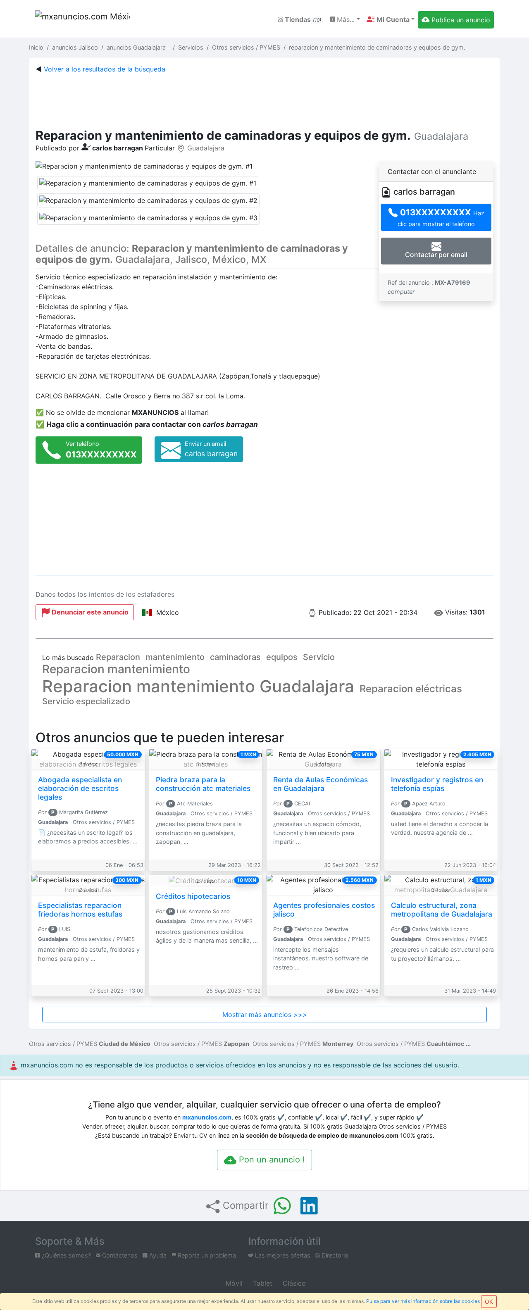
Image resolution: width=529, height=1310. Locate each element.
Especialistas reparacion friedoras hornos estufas (80, 909)
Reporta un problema (206, 1255)
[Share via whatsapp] (282, 1206)
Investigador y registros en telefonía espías (437, 784)
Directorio (334, 1255)
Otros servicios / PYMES (89, 1043)
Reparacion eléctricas (411, 689)
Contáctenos (119, 1255)
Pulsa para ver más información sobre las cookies (423, 1301)
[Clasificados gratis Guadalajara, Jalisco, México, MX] (82, 19)
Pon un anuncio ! (270, 1160)
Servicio (319, 657)
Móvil (233, 1283)
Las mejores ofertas (281, 1255)
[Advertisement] (264, 99)
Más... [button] (345, 19)
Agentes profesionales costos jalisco (324, 909)
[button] (390, 19)
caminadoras (235, 657)
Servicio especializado (86, 701)
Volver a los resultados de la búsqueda (104, 69)
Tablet (261, 1283)
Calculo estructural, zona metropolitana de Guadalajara (441, 909)
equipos (282, 657)
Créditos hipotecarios (193, 896)
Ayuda (157, 1255)
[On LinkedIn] (309, 1206)
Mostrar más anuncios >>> (264, 1014)
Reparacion (118, 657)
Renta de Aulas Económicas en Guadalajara (320, 784)
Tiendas (302, 19)
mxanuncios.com (206, 1117)
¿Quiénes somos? (65, 1255)
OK (489, 1301)
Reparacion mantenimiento (116, 669)
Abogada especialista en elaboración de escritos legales (80, 788)
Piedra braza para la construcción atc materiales (203, 784)
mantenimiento (175, 657)
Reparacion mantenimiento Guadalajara (198, 686)
